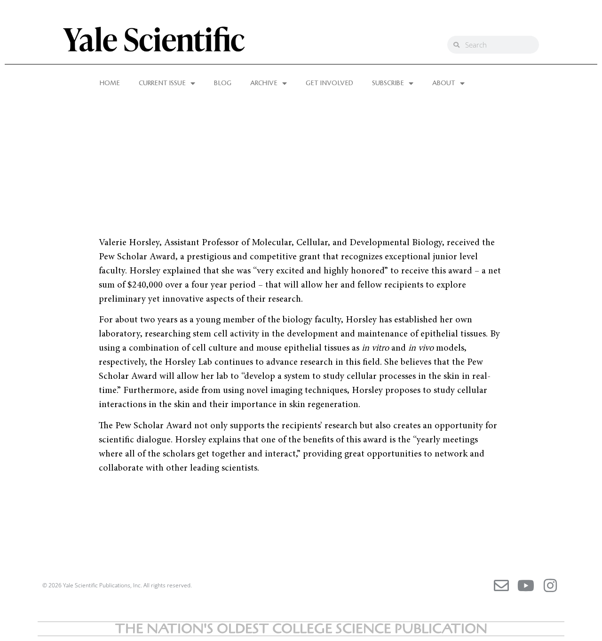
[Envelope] (501, 585)
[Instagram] (550, 585)
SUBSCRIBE (388, 83)
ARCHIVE (263, 83)
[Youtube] (525, 585)
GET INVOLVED (329, 83)
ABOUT (443, 83)
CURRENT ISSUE (162, 83)
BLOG (222, 83)
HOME (110, 83)
